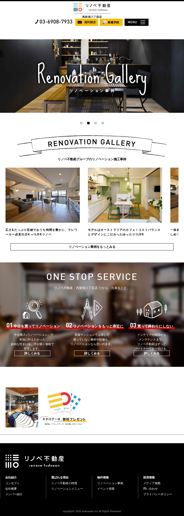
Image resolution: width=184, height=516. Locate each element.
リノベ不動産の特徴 (64, 483)
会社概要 (11, 488)
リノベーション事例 (110, 483)
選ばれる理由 (60, 477)
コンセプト (12, 483)
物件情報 (103, 477)
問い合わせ (150, 488)
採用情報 (149, 477)
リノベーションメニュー (67, 488)
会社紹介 (11, 477)
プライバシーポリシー (157, 494)
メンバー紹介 (14, 494)
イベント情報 (106, 488)
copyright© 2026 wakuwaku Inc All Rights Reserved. (92, 511)
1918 (3, 41)
